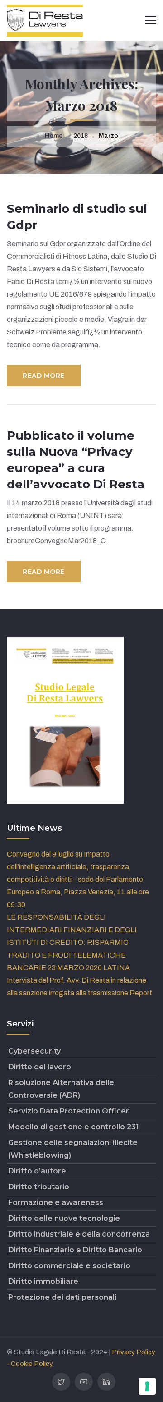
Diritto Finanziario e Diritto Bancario (75, 1250)
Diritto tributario (38, 1186)
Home (53, 136)
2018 (80, 136)
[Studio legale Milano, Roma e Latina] (45, 20)
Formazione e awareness (55, 1202)
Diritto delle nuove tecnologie (64, 1218)
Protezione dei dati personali (62, 1297)
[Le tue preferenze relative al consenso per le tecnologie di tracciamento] (147, 1386)
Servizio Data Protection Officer (68, 1111)
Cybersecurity (34, 1051)
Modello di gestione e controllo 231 (73, 1127)
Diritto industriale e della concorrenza (79, 1234)
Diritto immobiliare (43, 1281)
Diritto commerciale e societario (69, 1265)
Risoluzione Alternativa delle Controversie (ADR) (61, 1089)
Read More (44, 375)
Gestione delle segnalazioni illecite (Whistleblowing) (73, 1148)
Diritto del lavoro (39, 1067)
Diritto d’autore (37, 1171)
